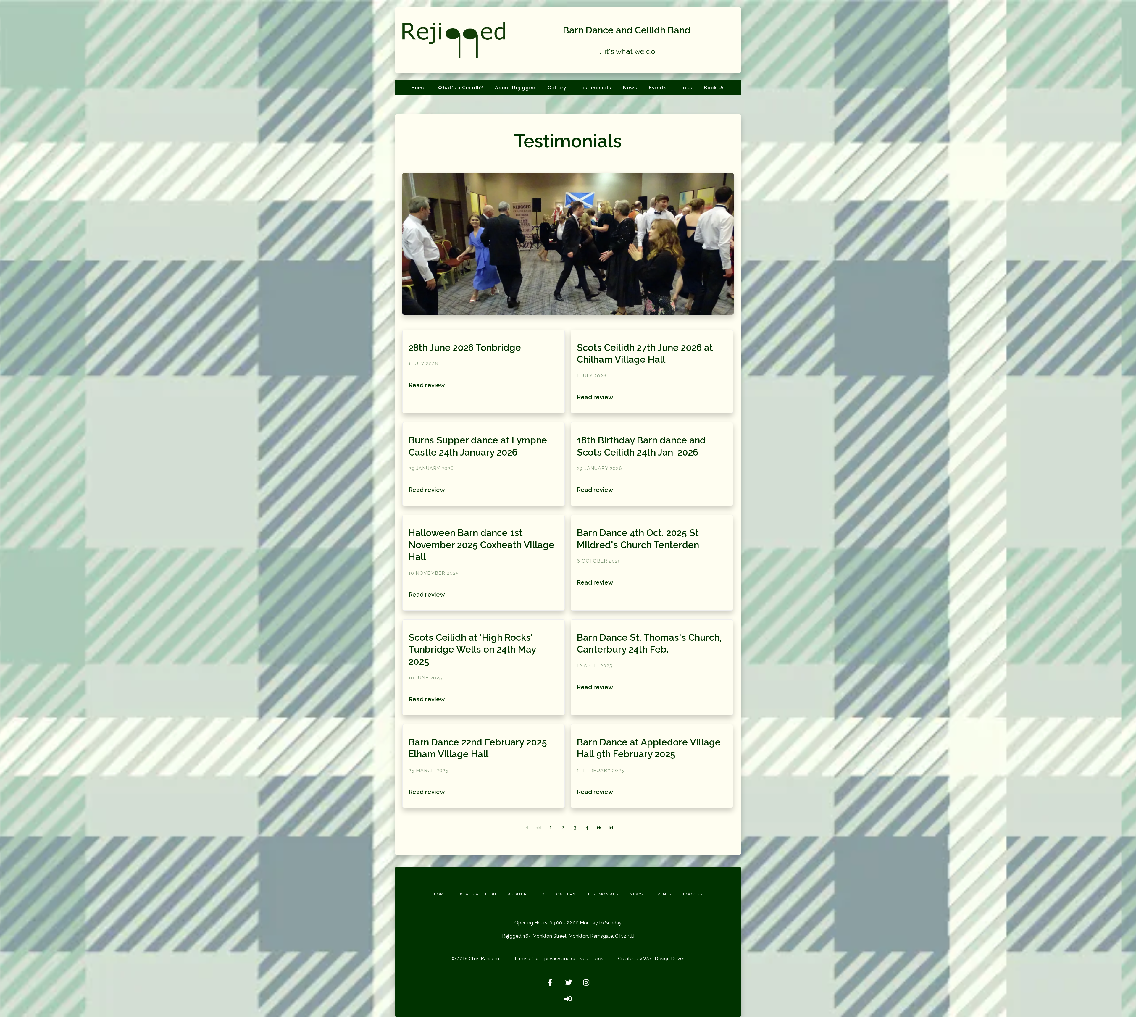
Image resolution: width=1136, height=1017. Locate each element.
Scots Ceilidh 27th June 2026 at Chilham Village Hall (645, 353)
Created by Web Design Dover (651, 958)
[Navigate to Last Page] (611, 828)
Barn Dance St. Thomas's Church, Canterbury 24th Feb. (649, 643)
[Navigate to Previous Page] (538, 828)
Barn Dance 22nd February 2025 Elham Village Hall (478, 748)
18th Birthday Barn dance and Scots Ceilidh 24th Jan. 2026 (641, 446)
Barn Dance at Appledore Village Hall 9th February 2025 (649, 748)
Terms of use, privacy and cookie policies (558, 958)
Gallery (557, 88)
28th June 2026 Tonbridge (465, 347)
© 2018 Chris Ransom (475, 958)
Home (418, 88)
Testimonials (594, 88)
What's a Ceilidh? (460, 88)
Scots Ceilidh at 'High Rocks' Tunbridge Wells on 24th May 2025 (472, 649)
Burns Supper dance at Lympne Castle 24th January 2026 (478, 446)
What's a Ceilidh (477, 894)
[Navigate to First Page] (526, 828)
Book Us (714, 88)
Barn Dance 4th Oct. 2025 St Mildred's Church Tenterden (638, 538)
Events (658, 88)
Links (685, 88)
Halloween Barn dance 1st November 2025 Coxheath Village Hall (481, 544)
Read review (427, 385)
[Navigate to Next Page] (599, 828)
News (630, 88)
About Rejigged (515, 88)
